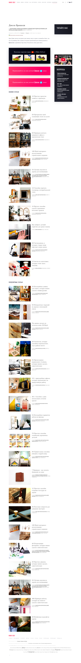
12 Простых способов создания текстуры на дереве (39, 490)
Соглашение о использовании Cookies (34, 643)
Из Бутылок (51, 647)
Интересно (49, 2)
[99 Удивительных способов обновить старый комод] (20, 458)
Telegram (27, 33)
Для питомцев (37, 293)
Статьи (32, 638)
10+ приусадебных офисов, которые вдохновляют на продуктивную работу (41, 380)
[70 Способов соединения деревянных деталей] (20, 440)
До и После (36, 457)
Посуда (65, 649)
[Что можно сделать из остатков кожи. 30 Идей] (20, 330)
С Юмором (18, 28)
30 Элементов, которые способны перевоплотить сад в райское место (40, 344)
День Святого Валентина (28, 647)
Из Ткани (62, 647)
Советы (36, 194)
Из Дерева (55, 647)
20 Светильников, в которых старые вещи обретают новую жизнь (39, 245)
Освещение (45, 249)
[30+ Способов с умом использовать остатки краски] (20, 403)
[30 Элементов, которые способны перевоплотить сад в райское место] (20, 348)
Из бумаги (65, 647)
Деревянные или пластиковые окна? (63, 78)
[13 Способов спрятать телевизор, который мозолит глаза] (20, 195)
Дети (35, 647)
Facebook (22, 33)
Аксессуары (38, 159)
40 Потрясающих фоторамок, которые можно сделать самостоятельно (41, 545)
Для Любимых (42, 28)
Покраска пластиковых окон (61, 73)
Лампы (31, 649)
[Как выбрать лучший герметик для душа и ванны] (20, 231)
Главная (18, 2)
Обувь (41, 649)
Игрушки (45, 647)
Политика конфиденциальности (46, 643)
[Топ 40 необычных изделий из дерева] (20, 624)
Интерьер (26, 2)
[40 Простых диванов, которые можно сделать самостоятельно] (20, 569)
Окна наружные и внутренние (61, 88)
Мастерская (54, 2)
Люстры (33, 649)
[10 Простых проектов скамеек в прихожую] (20, 103)
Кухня (28, 649)
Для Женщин (15, 30)
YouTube (25, 641)
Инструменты (34, 2)
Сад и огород (43, 348)
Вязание (20, 647)
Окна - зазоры (59, 83)
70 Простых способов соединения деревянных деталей (40, 435)
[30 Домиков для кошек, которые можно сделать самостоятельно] (20, 293)
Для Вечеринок (13, 28)
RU (62, 2)
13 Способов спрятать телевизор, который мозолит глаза (41, 190)
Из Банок (48, 647)
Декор (36, 101)
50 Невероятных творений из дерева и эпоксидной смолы (40, 307)
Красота (23, 649)
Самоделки (31, 652)
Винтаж (39, 456)
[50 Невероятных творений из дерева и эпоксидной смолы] (20, 312)
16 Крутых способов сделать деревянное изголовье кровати (38, 208)
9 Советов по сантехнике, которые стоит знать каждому (40, 263)
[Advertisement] (40, 14)
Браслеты (11, 647)
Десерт (34, 647)
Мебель (22, 2)
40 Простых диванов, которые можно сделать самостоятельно (39, 564)
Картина (18, 649)
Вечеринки (14, 647)
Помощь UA (59, 638)
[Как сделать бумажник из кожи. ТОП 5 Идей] (20, 477)
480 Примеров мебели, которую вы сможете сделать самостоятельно (39, 600)
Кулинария (20, 30)
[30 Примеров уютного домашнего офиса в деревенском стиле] (20, 140)
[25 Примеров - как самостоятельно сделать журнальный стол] (20, 367)
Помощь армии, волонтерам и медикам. (16, 35)
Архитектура (37, 385)
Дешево (35, 159)
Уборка (39, 2)
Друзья (27, 638)
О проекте (22, 638)
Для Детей (37, 550)
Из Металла (58, 647)
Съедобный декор (31, 28)
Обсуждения (16, 638)
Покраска (62, 649)
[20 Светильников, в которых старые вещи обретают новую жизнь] (20, 250)
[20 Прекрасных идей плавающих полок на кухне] (20, 121)
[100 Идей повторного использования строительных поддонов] (20, 158)
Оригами (44, 649)
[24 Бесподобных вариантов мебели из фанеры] (20, 422)
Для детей (37, 174)
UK (63, 2)
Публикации (46, 638)
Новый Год (38, 649)
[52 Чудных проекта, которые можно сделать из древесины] (20, 176)
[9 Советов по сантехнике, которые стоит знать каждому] (20, 268)
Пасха (50, 649)
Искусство (44, 2)
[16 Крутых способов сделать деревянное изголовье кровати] (20, 213)
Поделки (36, 158)
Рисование (70, 649)
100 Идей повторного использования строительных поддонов (39, 153)
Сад (30, 2)
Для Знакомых (24, 28)
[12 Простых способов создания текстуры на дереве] (20, 495)
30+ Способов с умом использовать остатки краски (39, 399)
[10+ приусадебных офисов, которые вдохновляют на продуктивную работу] (20, 385)
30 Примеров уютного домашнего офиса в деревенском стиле (39, 135)
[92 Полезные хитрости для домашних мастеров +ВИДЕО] (20, 514)
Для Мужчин (41, 175)
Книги (20, 649)
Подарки (37, 28)
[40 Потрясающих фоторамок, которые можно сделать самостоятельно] (20, 550)
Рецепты (67, 649)
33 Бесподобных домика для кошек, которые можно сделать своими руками (40, 288)
